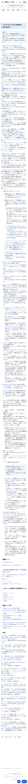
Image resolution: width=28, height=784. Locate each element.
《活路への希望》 (21, 323)
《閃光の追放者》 (7, 386)
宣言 (19, 723)
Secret (19, 624)
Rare (11, 617)
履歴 (13, 9)
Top (2, 6)
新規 (25, 2)
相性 (9, 175)
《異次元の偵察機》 (6, 134)
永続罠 (20, 46)
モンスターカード (7, 261)
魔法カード (5, 579)
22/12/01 (7, 375)
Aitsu (14, 773)
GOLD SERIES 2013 (14, 395)
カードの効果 (9, 635)
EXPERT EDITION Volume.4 (10, 610)
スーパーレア (18, 394)
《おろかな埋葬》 (18, 270)
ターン (3, 144)
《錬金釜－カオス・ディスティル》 (12, 456)
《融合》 (7, 252)
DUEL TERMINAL (9, 526)
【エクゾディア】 (14, 324)
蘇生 (7, 98)
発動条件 (13, 81)
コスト (10, 88)
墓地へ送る (6, 88)
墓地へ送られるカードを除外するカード (13, 565)
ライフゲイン (15, 135)
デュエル (22, 500)
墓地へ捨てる (17, 88)
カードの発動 (9, 53)
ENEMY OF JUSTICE (7, 46)
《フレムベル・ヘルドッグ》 (12, 83)
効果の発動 (10, 197)
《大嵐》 (19, 635)
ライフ (11, 330)
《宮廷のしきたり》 (8, 684)
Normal (21, 619)
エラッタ (14, 144)
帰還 (13, 147)
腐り (20, 98)
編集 (3, 9)
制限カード (13, 371)
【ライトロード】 (11, 349)
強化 (23, 137)
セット (13, 326)
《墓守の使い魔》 (11, 226)
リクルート (22, 457)
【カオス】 (12, 346)
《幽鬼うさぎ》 (22, 215)
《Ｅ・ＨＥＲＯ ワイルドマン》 (17, 670)
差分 (8, 9)
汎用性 (16, 297)
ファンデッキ (16, 351)
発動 (4, 76)
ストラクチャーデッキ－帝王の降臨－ (12, 612)
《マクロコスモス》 (8, 737)
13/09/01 (7, 371)
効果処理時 (8, 728)
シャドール (5, 80)
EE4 (16, 403)
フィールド (19, 668)
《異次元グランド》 (20, 178)
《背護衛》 (5, 142)
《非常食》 (6, 662)
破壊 (12, 640)
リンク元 (24, 9)
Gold (24, 619)
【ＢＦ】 (8, 351)
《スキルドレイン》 (10, 361)
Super (26, 610)
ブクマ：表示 (14, 779)
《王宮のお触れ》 (7, 645)
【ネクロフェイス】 (8, 599)
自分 (2, 119)
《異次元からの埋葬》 (8, 276)
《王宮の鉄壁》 (6, 163)
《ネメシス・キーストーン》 (16, 142)
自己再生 (4, 106)
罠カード (15, 271)
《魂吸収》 (5, 135)
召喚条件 (22, 103)
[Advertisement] (14, 16)
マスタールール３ (7, 356)
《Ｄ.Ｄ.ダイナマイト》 (9, 139)
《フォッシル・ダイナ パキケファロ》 (13, 697)
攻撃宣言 (23, 227)
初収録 (4, 346)
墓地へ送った (9, 85)
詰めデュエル (12, 507)
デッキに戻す (6, 103)
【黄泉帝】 (19, 346)
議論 (18, 9)
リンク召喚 (10, 249)
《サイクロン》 (15, 158)
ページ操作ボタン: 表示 (18, 776)
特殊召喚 (17, 47)
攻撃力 (12, 58)
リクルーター (14, 80)
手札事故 (8, 60)
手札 (16, 53)
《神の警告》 (4, 157)
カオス (24, 101)
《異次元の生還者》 (19, 132)
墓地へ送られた (18, 75)
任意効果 (4, 62)
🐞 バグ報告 (17, 773)
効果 (23, 47)
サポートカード (16, 149)
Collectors (22, 624)
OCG (6, 478)
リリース (16, 301)
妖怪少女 (12, 215)
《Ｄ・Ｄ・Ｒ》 (6, 147)
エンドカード (19, 139)
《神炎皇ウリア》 (18, 242)
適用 (8, 255)
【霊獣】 (5, 601)
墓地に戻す (19, 279)
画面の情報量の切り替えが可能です (16, 5)
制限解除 (19, 375)
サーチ (17, 183)
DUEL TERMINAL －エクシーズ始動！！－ (13, 615)
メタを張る (11, 124)
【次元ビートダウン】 (8, 593)
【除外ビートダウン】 (8, 170)
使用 (6, 278)
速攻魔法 (13, 497)
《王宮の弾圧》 (17, 678)
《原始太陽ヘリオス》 (8, 47)
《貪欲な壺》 (13, 103)
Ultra (7, 628)
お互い (3, 49)
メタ (16, 73)
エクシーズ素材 (8, 266)
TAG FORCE (6, 513)
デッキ (22, 53)
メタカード (17, 113)
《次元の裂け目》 (19, 370)
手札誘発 (23, 208)
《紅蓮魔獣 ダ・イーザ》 (9, 137)
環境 (6, 114)
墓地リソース (11, 378)
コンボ (14, 495)
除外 (21, 49)
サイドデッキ (20, 114)
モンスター (19, 58)
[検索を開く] (20, 2)
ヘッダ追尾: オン (8, 776)
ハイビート (13, 185)
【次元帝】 (7, 301)
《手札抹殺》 (9, 270)
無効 (11, 157)
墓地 (7, 49)
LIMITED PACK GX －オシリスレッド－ (13, 626)
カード (15, 49)
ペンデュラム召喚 (20, 356)
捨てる (21, 200)
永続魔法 (7, 553)
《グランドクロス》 (8, 582)
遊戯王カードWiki (9, 2)
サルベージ (12, 98)
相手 (22, 83)
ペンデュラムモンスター (12, 91)
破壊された (4, 672)
